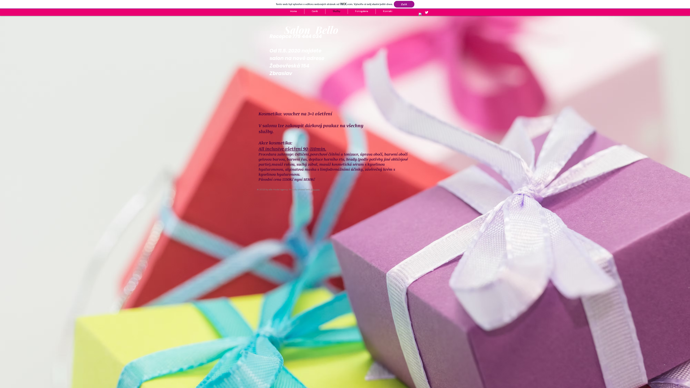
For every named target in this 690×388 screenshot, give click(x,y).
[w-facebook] (421, 15)
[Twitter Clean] (427, 12)
